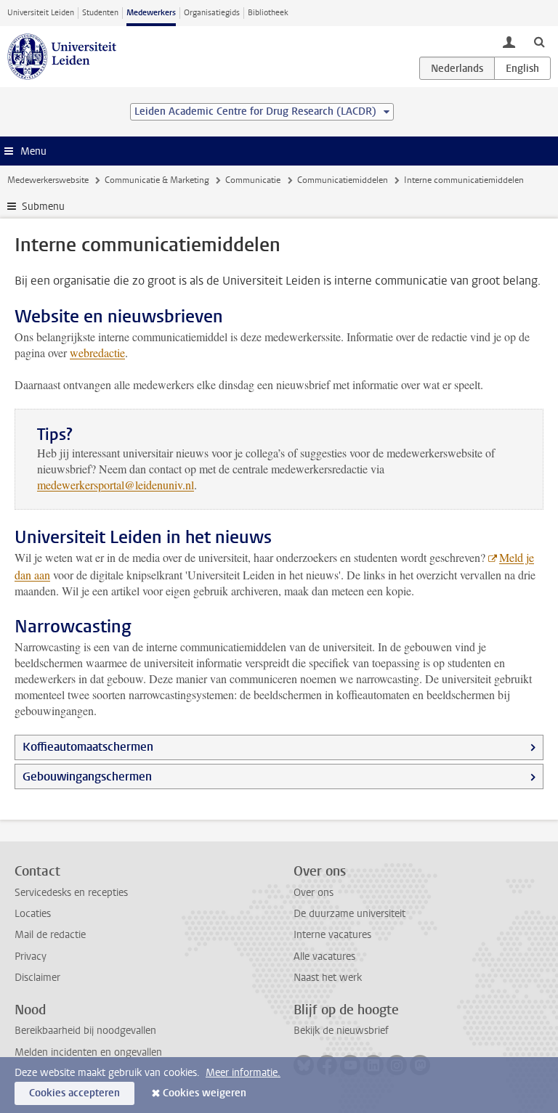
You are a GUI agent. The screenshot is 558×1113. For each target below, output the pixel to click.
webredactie (97, 352)
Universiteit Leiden (40, 12)
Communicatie (252, 180)
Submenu (43, 206)
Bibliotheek (268, 12)
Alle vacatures (324, 956)
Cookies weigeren (204, 1093)
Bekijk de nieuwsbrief (341, 1030)
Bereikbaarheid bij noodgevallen (85, 1030)
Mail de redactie (50, 935)
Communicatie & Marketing (157, 180)
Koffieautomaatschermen (88, 746)
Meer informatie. (243, 1073)
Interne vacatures (332, 935)
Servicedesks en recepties (71, 893)
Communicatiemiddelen (342, 180)
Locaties (33, 914)
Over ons (313, 893)
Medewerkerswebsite (48, 180)
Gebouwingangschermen (87, 776)
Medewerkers (151, 12)
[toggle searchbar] (539, 41)
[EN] (522, 68)
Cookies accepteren (74, 1093)
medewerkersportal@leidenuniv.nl (115, 484)
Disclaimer (37, 977)
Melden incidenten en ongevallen (88, 1052)
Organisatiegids (212, 12)
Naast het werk (328, 977)
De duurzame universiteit (349, 914)
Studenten (100, 12)
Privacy (30, 956)
